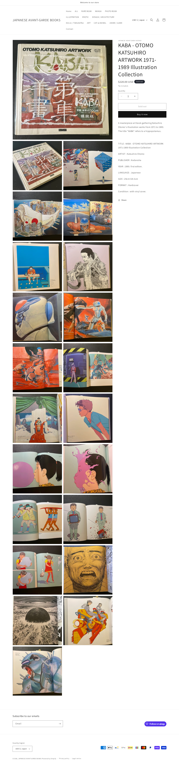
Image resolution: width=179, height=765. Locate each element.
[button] (152, 20)
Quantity (121, 91)
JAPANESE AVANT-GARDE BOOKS (30, 759)
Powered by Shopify (49, 759)
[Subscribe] (60, 723)
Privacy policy (64, 758)
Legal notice (76, 758)
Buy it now (142, 114)
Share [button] (124, 200)
